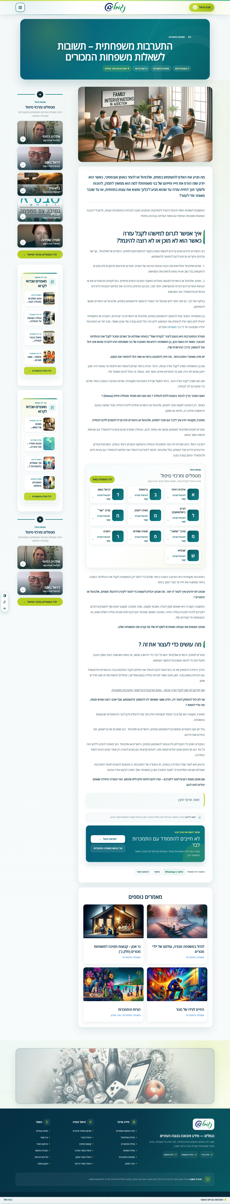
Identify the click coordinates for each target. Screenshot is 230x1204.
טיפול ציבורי (86, 1137)
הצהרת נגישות (41, 1150)
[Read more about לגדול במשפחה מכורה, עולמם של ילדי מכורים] (177, 921)
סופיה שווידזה (140, 531)
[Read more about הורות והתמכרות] (113, 984)
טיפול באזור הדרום (83, 1163)
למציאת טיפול (108, 839)
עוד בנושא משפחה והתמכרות (108, 848)
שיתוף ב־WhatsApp (174, 871)
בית (189, 36)
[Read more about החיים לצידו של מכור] (177, 984)
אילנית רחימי (179, 489)
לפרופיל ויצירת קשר (179, 497)
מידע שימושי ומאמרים (125, 1130)
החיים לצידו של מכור (190, 1009)
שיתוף (157, 871)
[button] (201, 7)
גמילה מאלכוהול (128, 1137)
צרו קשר (44, 1137)
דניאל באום (104, 489)
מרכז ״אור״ (103, 510)
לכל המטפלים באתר (102, 479)
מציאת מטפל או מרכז (82, 1130)
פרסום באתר (42, 1143)
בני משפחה (174, 327)
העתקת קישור (143, 871)
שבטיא (182, 550)
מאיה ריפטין (141, 510)
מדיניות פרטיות (41, 1157)
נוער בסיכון (116, 1015)
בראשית (143, 489)
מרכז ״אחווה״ (178, 531)
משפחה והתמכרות (177, 36)
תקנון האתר (42, 1163)
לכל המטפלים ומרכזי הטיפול (40, 254)
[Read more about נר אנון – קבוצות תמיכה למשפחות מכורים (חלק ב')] (113, 921)
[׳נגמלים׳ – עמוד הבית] (203, 1124)
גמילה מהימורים (128, 1143)
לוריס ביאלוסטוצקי (179, 510)
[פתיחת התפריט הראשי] (20, 7)
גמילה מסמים (129, 1150)
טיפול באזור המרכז (83, 1150)
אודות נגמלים (42, 1130)
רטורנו (106, 531)
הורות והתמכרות (129, 1009)
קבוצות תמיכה (85, 1143)
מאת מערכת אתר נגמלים (116, 68)
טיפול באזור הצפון (83, 1157)
